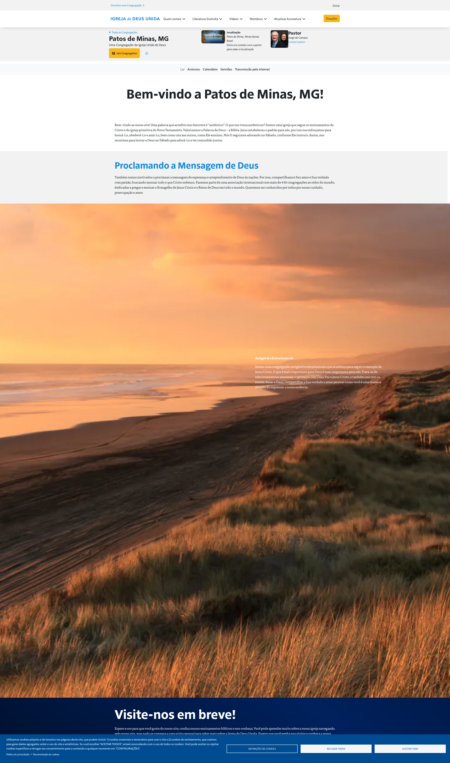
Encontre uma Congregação (126, 5)
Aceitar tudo (410, 748)
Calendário (210, 69)
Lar (182, 69)
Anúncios (193, 69)
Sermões (226, 69)
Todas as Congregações (124, 32)
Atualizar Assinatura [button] (287, 19)
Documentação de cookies (46, 754)
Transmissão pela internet (252, 69)
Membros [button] (256, 19)
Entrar (336, 5)
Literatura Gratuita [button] (205, 19)
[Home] (135, 18)
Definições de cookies (262, 748)
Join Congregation (126, 53)
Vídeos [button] (234, 19)
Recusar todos (336, 748)
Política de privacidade (17, 754)
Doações (332, 18)
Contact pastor (296, 41)
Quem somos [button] (172, 19)
